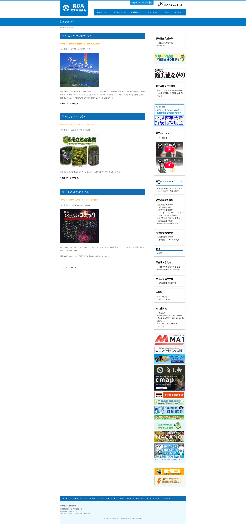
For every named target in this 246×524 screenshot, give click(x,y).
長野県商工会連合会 (120, 519)
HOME (65, 498)
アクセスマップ (77, 498)
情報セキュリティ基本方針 (129, 498)
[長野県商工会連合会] (74, 14)
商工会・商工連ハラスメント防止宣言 (157, 498)
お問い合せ (91, 498)
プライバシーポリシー (108, 498)
